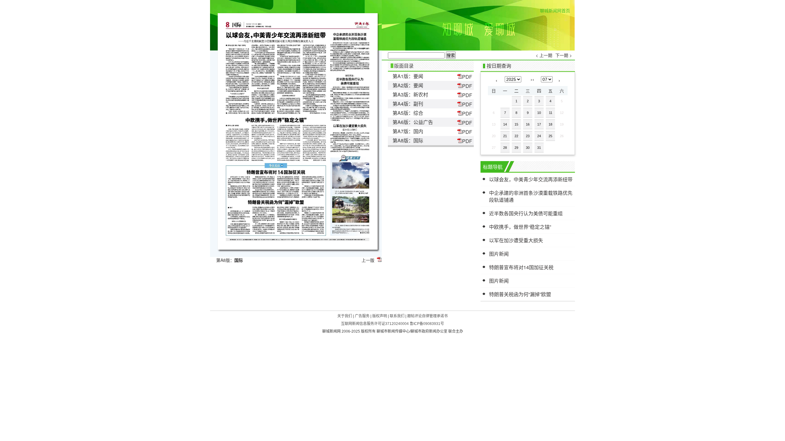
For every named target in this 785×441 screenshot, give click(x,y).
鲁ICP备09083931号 (427, 324)
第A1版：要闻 (407, 76)
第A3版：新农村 (410, 94)
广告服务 (362, 316)
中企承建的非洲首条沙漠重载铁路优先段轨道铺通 (530, 196)
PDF (467, 76)
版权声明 (379, 316)
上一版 (368, 260)
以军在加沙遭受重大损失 (516, 240)
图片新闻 (499, 253)
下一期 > (563, 55)
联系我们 (397, 316)
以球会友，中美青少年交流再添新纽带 (530, 179)
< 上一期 (544, 55)
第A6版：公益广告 (412, 122)
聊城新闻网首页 (555, 10)
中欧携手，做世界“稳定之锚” (520, 226)
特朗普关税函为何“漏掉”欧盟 (520, 294)
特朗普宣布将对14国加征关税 (521, 267)
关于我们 (344, 316)
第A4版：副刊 (407, 103)
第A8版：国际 (407, 140)
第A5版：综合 (407, 112)
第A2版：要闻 (407, 85)
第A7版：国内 (407, 131)
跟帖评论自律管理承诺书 (427, 316)
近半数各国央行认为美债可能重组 (526, 213)
